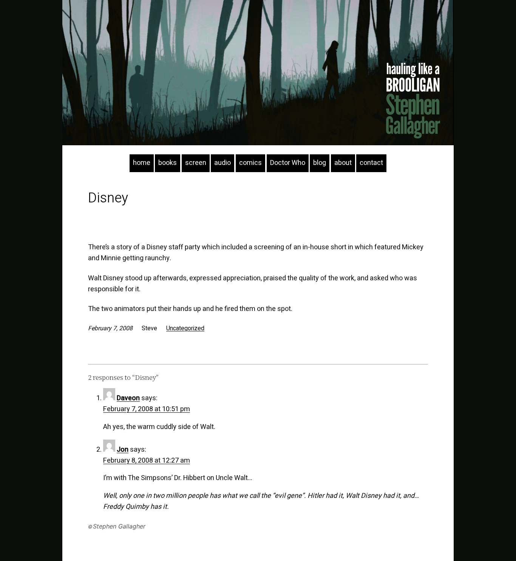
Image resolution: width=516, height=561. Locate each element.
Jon (122, 449)
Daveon (128, 398)
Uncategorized (185, 328)
